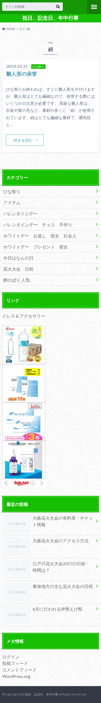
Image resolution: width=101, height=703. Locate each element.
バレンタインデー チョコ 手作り (37, 224)
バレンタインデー (20, 213)
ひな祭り (11, 191)
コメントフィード (19, 669)
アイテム (11, 202)
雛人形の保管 (21, 73)
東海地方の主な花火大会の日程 (63, 586)
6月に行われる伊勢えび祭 (57, 608)
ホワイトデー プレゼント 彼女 (35, 246)
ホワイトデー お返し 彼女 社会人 (39, 235)
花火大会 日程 (18, 268)
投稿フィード (15, 663)
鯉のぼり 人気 (16, 279)
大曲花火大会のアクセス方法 (61, 540)
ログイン (10, 656)
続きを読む (23, 140)
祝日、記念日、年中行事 (50, 18)
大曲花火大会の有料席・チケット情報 (63, 521)
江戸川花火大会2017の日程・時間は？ (61, 567)
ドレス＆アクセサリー (23, 315)
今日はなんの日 (18, 257)
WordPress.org (16, 676)
